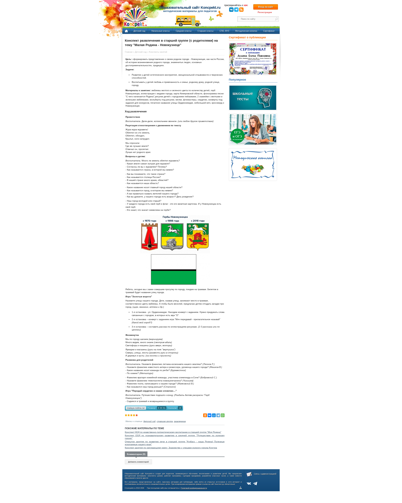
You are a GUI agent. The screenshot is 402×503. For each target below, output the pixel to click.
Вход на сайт (265, 6)
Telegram (236, 9)
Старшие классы (205, 31)
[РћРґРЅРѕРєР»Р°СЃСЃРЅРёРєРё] (205, 415)
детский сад (149, 421)
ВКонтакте (231, 9)
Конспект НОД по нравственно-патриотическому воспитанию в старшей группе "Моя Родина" (173, 432)
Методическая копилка (246, 31)
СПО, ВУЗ (224, 31)
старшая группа (165, 421)
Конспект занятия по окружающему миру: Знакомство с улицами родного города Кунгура (171, 447)
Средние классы (183, 31)
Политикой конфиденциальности (194, 488)
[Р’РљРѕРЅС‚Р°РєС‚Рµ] (209, 415)
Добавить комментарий (138, 462)
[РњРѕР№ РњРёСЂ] (214, 415)
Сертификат (269, 31)
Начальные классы (160, 31)
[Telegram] (218, 415)
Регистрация (265, 12)
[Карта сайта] (241, 488)
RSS (241, 9)
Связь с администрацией (265, 474)
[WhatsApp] (223, 415)
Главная (126, 31)
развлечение (180, 421)
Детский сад (139, 31)
